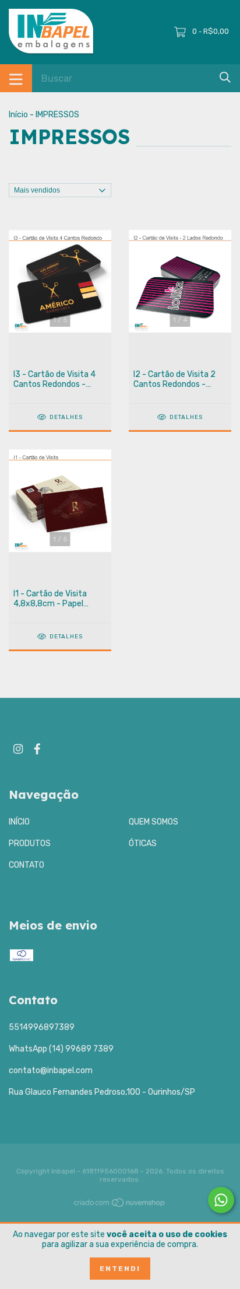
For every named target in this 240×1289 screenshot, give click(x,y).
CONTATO (26, 865)
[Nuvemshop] (120, 1205)
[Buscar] (225, 77)
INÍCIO (19, 822)
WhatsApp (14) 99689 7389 (61, 1049)
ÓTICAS (143, 843)
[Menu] (16, 78)
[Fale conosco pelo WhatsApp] (221, 1200)
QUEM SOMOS (153, 822)
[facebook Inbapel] (37, 749)
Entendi (120, 1268)
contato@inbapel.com (51, 1070)
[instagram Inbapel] (18, 749)
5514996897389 (42, 1027)
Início (18, 115)
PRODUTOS (30, 843)
